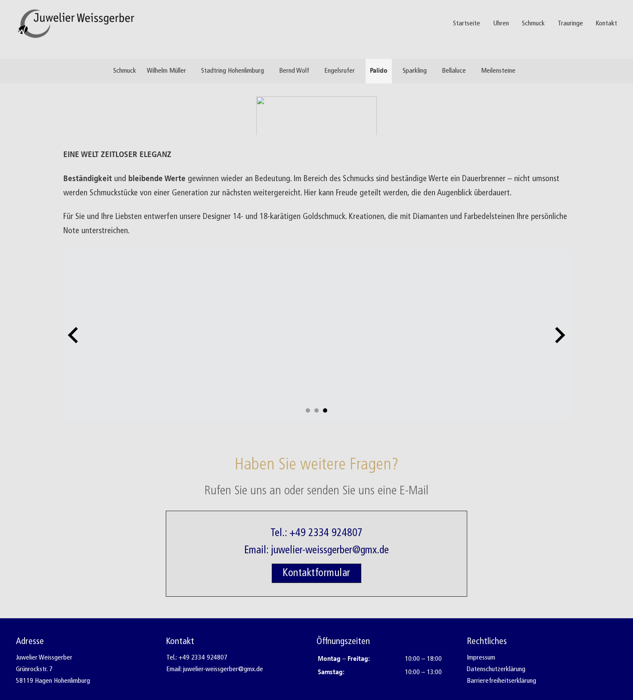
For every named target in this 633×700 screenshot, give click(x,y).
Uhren (501, 23)
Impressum (481, 657)
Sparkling (415, 71)
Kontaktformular (316, 573)
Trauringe (570, 23)
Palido (379, 71)
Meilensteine (498, 71)
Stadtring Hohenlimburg (232, 71)
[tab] (308, 410)
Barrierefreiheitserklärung (501, 681)
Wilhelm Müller (166, 71)
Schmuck (533, 23)
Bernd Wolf (294, 71)
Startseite (466, 23)
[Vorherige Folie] (74, 335)
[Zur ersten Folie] (559, 335)
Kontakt (606, 23)
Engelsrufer (339, 71)
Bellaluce (454, 71)
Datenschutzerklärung (496, 669)
